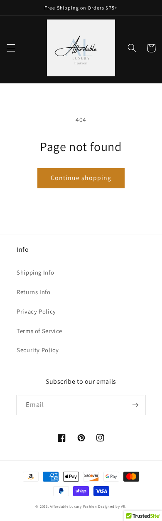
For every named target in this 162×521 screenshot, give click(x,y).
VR (123, 506)
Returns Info (34, 292)
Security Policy (38, 350)
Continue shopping (81, 177)
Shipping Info (35, 272)
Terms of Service (39, 331)
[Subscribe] (135, 405)
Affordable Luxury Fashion (73, 506)
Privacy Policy (36, 311)
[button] (10, 48)
